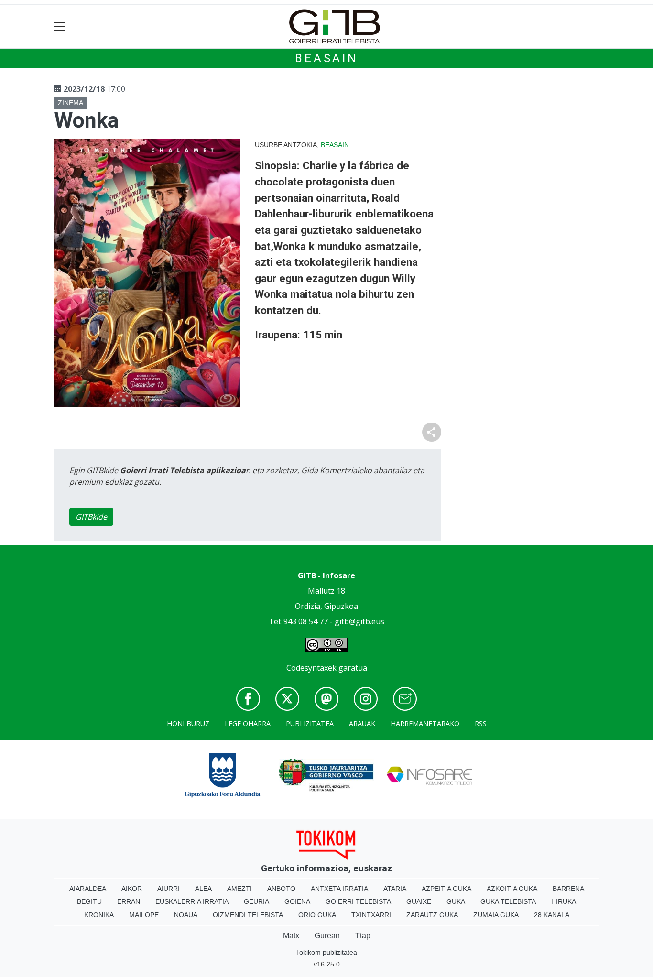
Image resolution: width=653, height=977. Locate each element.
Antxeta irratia (339, 888)
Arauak (362, 723)
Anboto (281, 888)
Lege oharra (248, 723)
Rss (481, 723)
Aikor (131, 888)
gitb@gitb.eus (359, 621)
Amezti (239, 888)
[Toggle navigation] (60, 26)
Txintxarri (371, 915)
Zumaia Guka (496, 915)
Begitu (89, 901)
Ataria (394, 888)
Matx (291, 936)
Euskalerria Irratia (192, 901)
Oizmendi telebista (248, 915)
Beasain (326, 58)
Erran (128, 901)
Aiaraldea (87, 888)
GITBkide (91, 516)
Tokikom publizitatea (326, 952)
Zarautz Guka (432, 915)
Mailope (144, 915)
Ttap (362, 936)
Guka (455, 901)
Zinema (70, 103)
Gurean (327, 936)
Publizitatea (310, 723)
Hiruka (563, 901)
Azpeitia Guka (446, 888)
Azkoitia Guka (512, 888)
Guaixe (418, 901)
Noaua (185, 915)
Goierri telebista (358, 901)
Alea (203, 888)
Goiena (297, 901)
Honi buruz (188, 723)
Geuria (256, 901)
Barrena (568, 888)
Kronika (99, 915)
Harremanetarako (425, 723)
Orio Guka (317, 915)
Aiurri (168, 888)
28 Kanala (551, 915)
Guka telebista (508, 901)
